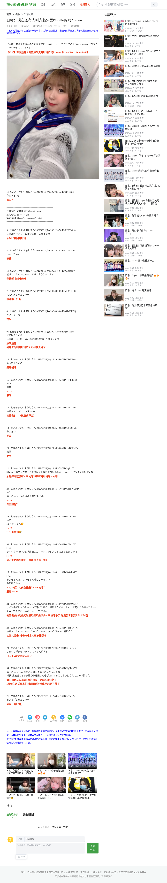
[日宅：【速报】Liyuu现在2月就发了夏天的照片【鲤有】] (114, 56)
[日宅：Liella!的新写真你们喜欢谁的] (114, 175)
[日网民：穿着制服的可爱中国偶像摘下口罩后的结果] (114, 145)
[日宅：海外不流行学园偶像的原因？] (114, 310)
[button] (124, 4)
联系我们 (108, 876)
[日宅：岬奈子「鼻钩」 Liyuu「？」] (114, 235)
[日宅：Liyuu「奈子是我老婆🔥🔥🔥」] (114, 280)
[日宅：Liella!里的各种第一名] (114, 265)
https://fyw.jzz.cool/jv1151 (29, 218)
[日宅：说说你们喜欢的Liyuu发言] (114, 100)
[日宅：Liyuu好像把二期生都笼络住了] (114, 70)
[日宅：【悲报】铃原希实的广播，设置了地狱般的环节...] (114, 190)
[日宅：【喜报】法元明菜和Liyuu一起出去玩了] (114, 250)
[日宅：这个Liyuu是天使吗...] (114, 295)
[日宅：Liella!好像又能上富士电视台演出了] (114, 130)
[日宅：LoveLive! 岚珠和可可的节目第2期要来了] (114, 26)
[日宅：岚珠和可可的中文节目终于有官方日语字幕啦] (114, 85)
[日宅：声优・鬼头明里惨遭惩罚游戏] (114, 41)
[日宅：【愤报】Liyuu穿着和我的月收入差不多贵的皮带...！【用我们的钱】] (114, 205)
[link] (9, 14)
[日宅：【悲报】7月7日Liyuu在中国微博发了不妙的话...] (114, 115)
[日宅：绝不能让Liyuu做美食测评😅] (114, 220)
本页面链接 (83, 872)
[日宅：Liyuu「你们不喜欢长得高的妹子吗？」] (114, 160)
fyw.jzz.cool (36, 211)
